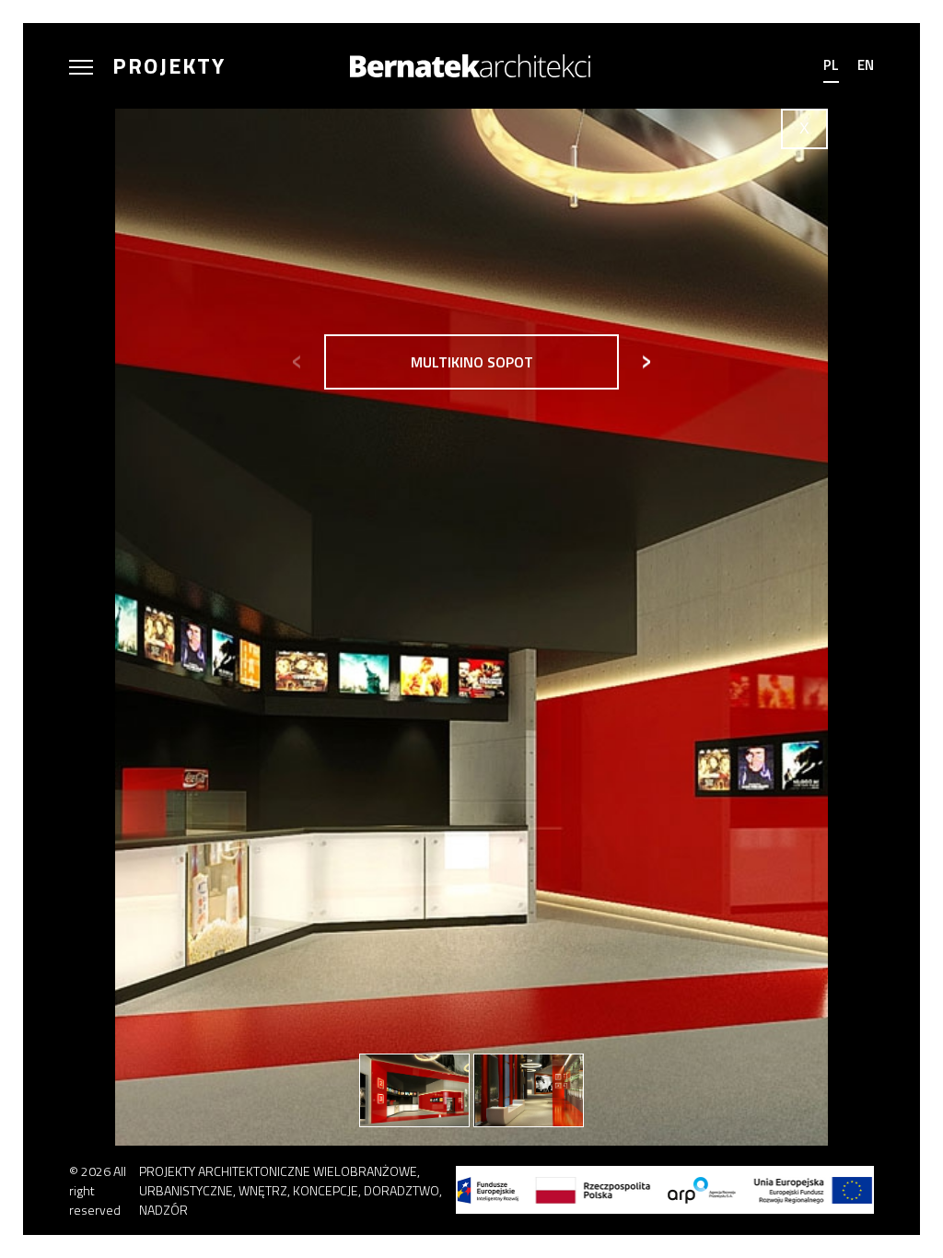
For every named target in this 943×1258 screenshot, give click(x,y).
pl (831, 65)
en (865, 65)
